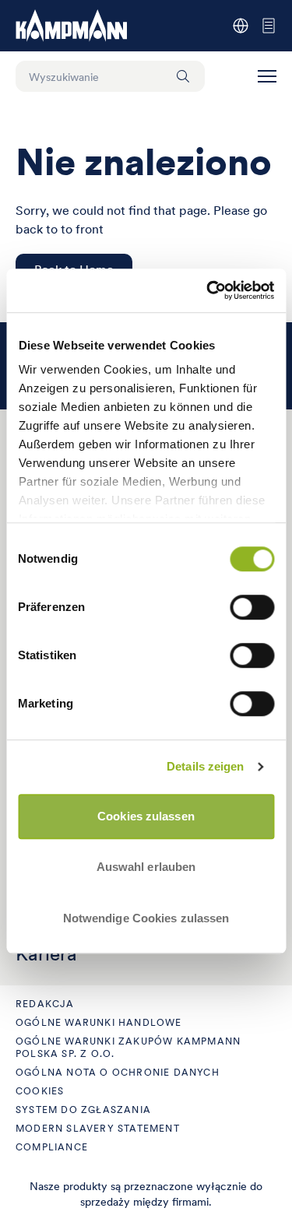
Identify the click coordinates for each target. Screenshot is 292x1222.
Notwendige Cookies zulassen (146, 918)
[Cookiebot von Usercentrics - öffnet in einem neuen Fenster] (208, 290)
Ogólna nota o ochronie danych (118, 1072)
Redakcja (45, 1004)
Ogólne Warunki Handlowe (99, 1022)
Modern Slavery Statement (98, 1128)
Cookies (40, 1091)
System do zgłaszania (83, 1109)
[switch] (252, 607)
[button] (267, 76)
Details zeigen (205, 766)
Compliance (52, 1147)
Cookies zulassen (146, 816)
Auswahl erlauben (146, 866)
